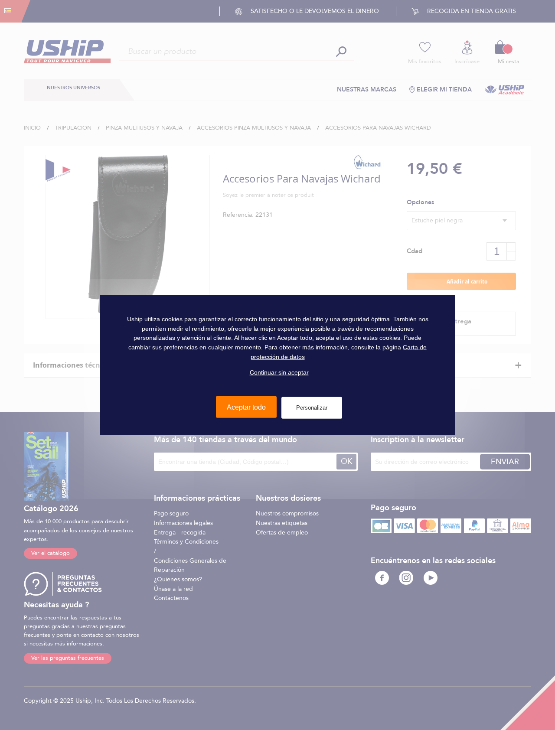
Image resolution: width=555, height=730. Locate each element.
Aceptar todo (246, 407)
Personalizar (311, 407)
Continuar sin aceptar (279, 372)
